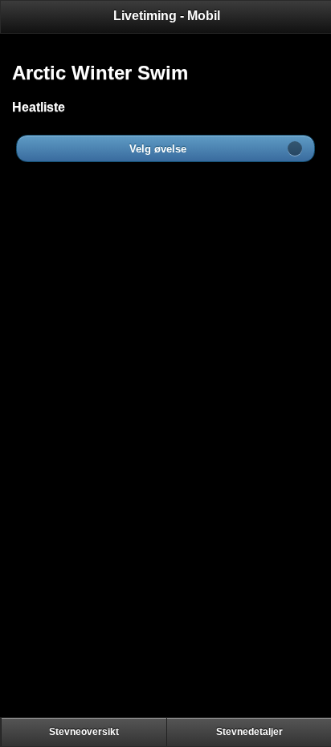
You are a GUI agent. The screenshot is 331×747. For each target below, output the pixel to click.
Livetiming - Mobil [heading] (166, 15)
